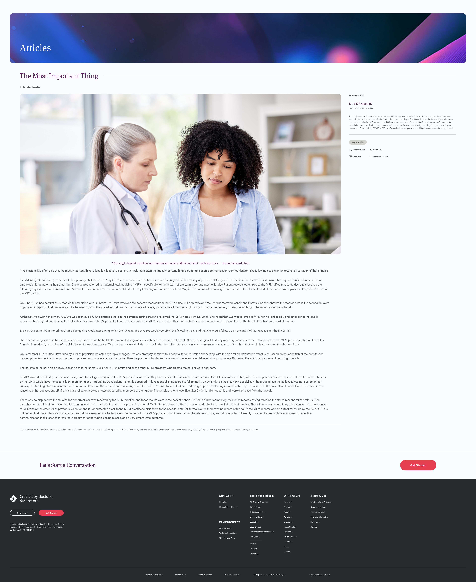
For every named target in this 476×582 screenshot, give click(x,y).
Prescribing (255, 536)
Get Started (418, 465)
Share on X (377, 150)
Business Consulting (228, 533)
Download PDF (359, 150)
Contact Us (22, 512)
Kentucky (288, 516)
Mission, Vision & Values (320, 502)
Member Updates (231, 574)
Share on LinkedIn (380, 156)
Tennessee (288, 541)
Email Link (357, 156)
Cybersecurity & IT (258, 511)
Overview (223, 502)
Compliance (255, 506)
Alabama (287, 502)
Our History (315, 521)
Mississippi (288, 521)
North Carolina (290, 526)
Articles (253, 543)
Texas (286, 546)
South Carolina (290, 536)
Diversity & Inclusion (154, 574)
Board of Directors (318, 506)
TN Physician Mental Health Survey (268, 574)
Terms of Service (205, 574)
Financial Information (319, 516)
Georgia (287, 511)
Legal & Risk (255, 526)
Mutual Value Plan (227, 538)
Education (254, 521)
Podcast (253, 548)
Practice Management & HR (262, 531)
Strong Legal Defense (228, 506)
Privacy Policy (180, 574)
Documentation (256, 516)
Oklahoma (288, 531)
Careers (313, 526)
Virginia (287, 551)
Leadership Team (317, 511)
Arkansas (287, 506)
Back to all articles (31, 86)
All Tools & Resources (259, 502)
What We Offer (225, 528)
